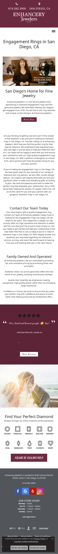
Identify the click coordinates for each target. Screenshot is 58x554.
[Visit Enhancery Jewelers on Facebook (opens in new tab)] (18, 491)
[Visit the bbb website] (28, 528)
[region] (29, 327)
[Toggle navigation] (53, 31)
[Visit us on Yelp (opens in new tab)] (32, 491)
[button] (4, 31)
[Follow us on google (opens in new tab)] (25, 491)
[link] (17, 5)
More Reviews (29, 354)
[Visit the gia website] (21, 528)
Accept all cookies (37, 548)
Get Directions (29, 517)
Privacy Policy (39, 539)
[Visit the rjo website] (34, 528)
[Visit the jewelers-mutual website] (43, 528)
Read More (29, 119)
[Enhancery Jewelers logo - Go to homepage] (29, 17)
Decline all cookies (19, 548)
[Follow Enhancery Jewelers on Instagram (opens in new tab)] (40, 491)
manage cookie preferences (26, 541)
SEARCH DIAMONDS (29, 458)
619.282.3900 (29, 483)
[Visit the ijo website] (13, 528)
